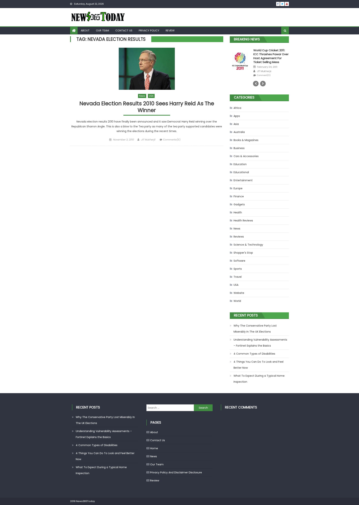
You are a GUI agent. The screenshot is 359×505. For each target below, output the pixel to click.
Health (238, 212)
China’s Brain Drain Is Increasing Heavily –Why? (270, 52)
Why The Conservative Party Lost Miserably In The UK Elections (255, 328)
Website (239, 293)
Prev (256, 83)
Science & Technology (248, 245)
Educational (241, 172)
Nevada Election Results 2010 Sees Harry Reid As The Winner (146, 107)
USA (151, 95)
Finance (239, 196)
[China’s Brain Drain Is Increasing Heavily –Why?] (240, 56)
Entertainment (243, 180)
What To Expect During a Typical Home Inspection (259, 379)
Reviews (239, 236)
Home (154, 448)
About (85, 30)
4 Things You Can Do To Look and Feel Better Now (258, 365)
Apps (237, 116)
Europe (238, 188)
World (237, 301)
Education (240, 164)
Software (239, 261)
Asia (236, 124)
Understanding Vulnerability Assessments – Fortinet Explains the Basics (260, 343)
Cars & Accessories (246, 156)
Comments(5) (171, 139)
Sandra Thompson (268, 63)
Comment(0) (264, 75)
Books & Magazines (246, 140)
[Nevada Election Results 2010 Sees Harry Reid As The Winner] (146, 69)
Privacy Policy (149, 30)
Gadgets (239, 204)
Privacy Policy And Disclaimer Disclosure (176, 472)
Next (263, 83)
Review (170, 30)
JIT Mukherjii (148, 139)
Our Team (102, 30)
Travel (238, 277)
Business (239, 148)
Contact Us (123, 30)
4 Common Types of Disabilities (254, 354)
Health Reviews (243, 220)
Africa (237, 108)
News (142, 95)
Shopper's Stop (243, 253)
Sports (238, 269)
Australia (239, 132)
